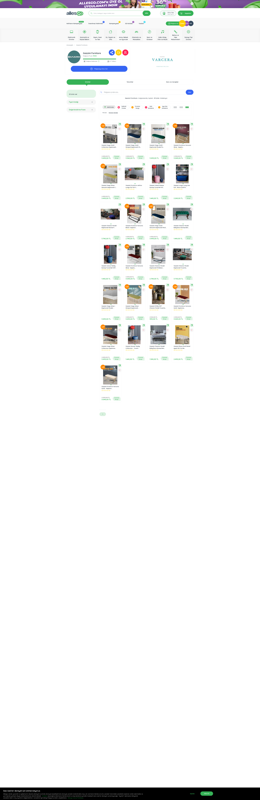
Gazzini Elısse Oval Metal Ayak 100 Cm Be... (182, 347)
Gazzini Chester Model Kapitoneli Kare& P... (109, 226)
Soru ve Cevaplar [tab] (172, 82)
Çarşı (182, 23)
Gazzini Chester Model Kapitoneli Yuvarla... (181, 267)
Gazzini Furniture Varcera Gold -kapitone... (182, 307)
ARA (146, 13)
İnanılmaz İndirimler (95, 23)
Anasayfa (70, 45)
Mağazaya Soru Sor (101, 69)
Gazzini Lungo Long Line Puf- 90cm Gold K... (182, 186)
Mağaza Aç (174, 23)
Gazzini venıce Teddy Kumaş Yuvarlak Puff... (109, 267)
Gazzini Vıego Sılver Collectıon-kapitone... (109, 347)
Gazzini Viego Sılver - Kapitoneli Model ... (109, 307)
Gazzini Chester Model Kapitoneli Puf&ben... (157, 267)
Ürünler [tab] (87, 82)
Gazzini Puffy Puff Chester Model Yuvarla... (158, 307)
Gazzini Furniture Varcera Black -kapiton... (134, 226)
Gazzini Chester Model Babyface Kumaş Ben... (181, 226)
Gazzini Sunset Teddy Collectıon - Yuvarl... (133, 347)
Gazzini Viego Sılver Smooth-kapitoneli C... (109, 186)
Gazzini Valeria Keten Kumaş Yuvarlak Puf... (157, 186)
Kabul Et (206, 793)
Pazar (186, 23)
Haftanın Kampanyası (74, 23)
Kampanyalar (114, 23)
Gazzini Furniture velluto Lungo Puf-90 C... (134, 186)
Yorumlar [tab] (130, 82)
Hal (191, 23)
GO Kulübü (129, 23)
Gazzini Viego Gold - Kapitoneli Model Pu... (157, 146)
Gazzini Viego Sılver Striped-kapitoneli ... (132, 307)
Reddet (44, 796)
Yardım (141, 23)
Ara (189, 92)
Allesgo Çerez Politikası (75, 798)
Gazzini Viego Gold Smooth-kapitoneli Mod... (158, 226)
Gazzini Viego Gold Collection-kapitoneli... (109, 146)
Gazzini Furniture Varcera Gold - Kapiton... (110, 387)
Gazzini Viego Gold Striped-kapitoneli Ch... (133, 146)
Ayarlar (192, 793)
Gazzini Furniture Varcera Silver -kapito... (182, 146)
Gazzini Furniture (81, 45)
